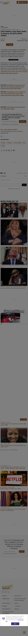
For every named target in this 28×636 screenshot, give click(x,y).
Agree (15, 623)
